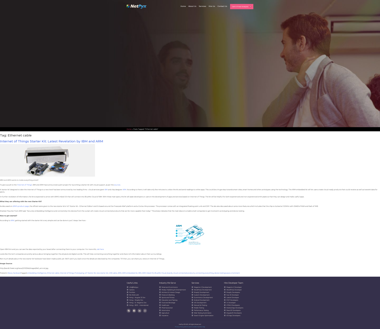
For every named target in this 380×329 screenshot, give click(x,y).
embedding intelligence (36, 273)
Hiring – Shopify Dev (136, 300)
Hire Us (212, 6)
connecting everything (204, 273)
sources (117, 185)
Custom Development (202, 295)
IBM (106, 190)
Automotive (166, 310)
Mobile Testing (199, 308)
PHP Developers (232, 300)
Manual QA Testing (200, 305)
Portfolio (132, 292)
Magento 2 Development (203, 287)
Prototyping (79, 273)
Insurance (165, 315)
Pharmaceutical (167, 308)
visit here (100, 249)
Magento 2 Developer (234, 287)
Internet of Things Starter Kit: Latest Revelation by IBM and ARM (51, 141)
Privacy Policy (179, 327)
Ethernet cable (53, 273)
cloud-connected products (184, 273)
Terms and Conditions (192, 327)
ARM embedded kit (130, 273)
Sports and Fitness (168, 297)
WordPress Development (203, 290)
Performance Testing (201, 310)
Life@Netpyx (133, 287)
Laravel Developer (232, 297)
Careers (131, 290)
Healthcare (165, 305)
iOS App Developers (233, 315)
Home (183, 6)
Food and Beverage (168, 303)
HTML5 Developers (233, 305)
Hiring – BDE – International (138, 305)
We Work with (134, 295)
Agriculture (165, 313)
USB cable (113, 273)
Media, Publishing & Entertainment (174, 290)
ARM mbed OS (148, 273)
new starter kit (102, 273)
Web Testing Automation (202, 313)
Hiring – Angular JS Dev (137, 297)
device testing (219, 273)
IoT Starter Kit (90, 273)
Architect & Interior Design (171, 292)
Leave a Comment (232, 273)
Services (202, 6)
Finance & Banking (168, 295)
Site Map (202, 327)
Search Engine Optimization (203, 315)
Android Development (201, 300)
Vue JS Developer (232, 295)
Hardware (17, 273)
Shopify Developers (233, 292)
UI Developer (231, 303)
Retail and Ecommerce (170, 287)
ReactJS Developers (233, 310)
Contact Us (222, 6)
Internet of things (67, 273)
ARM (124, 190)
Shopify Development (201, 292)
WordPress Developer (234, 290)
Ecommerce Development (203, 297)
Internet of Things (24, 185)
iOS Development (200, 303)
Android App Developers (234, 308)
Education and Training (169, 300)
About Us (192, 6)
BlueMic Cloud (160, 273)
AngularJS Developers (234, 313)
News (10, 273)
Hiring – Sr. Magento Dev (138, 303)
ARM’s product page (21, 206)
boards (169, 273)
